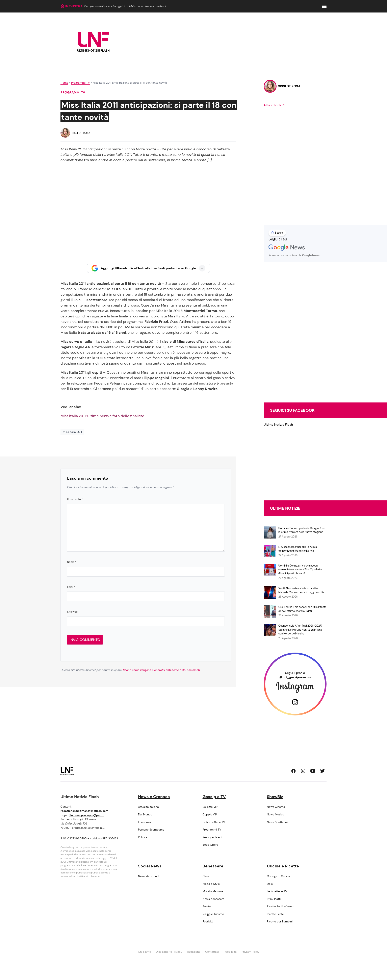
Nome (71, 562)
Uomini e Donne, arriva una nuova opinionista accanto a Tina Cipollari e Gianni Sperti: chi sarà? (300, 569)
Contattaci (212, 951)
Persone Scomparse (151, 829)
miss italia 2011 (72, 432)
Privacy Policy (250, 951)
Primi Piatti (274, 899)
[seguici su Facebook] (293, 771)
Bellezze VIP (210, 807)
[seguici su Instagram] (303, 771)
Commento (75, 499)
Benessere (213, 866)
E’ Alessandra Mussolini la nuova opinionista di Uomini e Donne (297, 549)
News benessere (213, 899)
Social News (149, 866)
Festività (208, 921)
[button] (324, 6)
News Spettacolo (278, 822)
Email (71, 587)
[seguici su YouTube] (313, 771)
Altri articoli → (274, 105)
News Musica (275, 814)
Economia (144, 822)
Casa (206, 876)
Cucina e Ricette (283, 866)
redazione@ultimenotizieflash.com (84, 811)
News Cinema (276, 807)
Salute (207, 906)
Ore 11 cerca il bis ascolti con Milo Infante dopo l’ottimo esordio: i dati (302, 609)
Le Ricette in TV (277, 891)
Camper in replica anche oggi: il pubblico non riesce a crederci (125, 6)
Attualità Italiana (148, 807)
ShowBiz (275, 796)
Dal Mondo (145, 814)
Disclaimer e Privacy (169, 951)
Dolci (270, 884)
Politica (142, 837)
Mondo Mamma (213, 891)
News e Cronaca (154, 796)
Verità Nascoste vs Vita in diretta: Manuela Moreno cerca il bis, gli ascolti (301, 590)
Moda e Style (211, 884)
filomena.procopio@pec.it (86, 815)
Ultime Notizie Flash (278, 424)
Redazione (193, 951)
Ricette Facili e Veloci (280, 906)
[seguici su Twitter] (322, 771)
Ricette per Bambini (279, 921)
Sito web (72, 611)
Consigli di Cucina (278, 876)
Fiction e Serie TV (214, 822)
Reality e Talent (212, 837)
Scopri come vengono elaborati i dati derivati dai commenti (161, 670)
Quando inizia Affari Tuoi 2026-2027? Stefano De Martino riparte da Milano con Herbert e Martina (300, 629)
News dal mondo (149, 876)
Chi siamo (144, 951)
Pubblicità (230, 951)
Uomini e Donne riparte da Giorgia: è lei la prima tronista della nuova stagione (301, 530)
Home (64, 82)
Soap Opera (210, 844)
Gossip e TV (214, 796)
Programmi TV (80, 82)
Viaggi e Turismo (213, 914)
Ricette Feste (275, 914)
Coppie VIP (210, 814)
